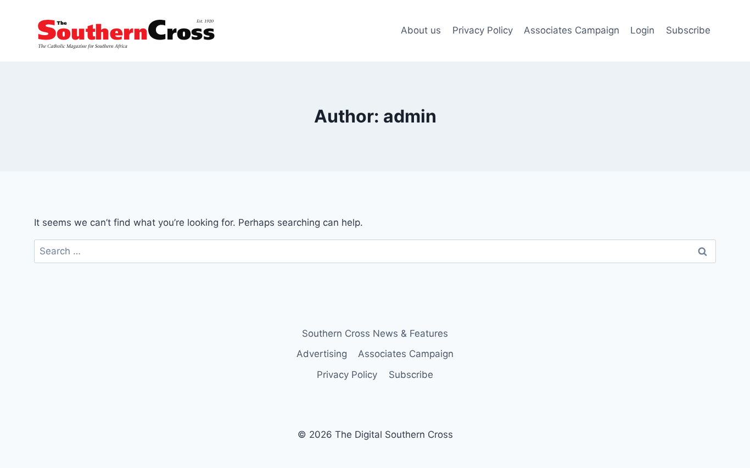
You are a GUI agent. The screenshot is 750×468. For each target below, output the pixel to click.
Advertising (321, 353)
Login (642, 30)
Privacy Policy (482, 30)
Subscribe (688, 30)
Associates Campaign (571, 30)
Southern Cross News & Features (375, 333)
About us (421, 30)
